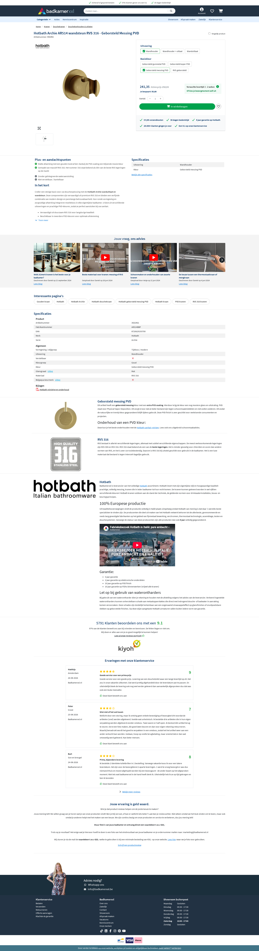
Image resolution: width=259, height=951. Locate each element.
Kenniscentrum (70, 19)
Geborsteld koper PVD (180, 64)
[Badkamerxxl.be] (56, 10)
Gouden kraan (43, 301)
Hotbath (60, 301)
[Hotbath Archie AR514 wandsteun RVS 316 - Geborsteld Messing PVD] (81, 85)
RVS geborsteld (180, 70)
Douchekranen (59, 26)
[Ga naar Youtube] (124, 931)
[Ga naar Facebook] (110, 931)
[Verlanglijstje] (212, 11)
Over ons (104, 903)
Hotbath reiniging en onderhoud (54, 389)
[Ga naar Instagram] (115, 931)
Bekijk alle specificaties (142, 174)
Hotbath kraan (161, 301)
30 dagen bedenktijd (162, 2)
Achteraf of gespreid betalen (102, 2)
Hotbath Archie (78, 301)
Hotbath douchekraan (102, 301)
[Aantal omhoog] (160, 98)
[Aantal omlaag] (150, 98)
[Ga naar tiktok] (102, 931)
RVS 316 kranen (200, 301)
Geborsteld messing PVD (157, 70)
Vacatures (104, 919)
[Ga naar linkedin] (106, 931)
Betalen (39, 903)
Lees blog (38, 283)
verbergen (176, 948)
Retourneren (41, 909)
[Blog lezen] (57, 257)
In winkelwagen (179, 106)
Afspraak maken (188, 19)
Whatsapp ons (96, 884)
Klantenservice (215, 19)
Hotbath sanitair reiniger (148, 427)
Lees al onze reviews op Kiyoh (128, 635)
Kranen (47, 26)
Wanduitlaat (192, 51)
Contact (103, 909)
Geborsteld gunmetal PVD (153, 64)
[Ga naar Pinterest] (119, 931)
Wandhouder (152, 51)
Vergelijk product (218, 33)
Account (201, 13)
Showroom (173, 19)
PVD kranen (180, 301)
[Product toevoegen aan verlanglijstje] (218, 106)
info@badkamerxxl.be (100, 889)
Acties (57, 19)
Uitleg (50, 371)
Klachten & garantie (44, 916)
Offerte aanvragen (44, 913)
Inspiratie (84, 19)
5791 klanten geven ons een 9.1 (134, 2)
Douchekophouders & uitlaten (80, 26)
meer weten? (165, 948)
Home (38, 26)
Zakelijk (202, 19)
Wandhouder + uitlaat (172, 51)
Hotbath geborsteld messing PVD (133, 301)
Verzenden (40, 906)
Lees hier (172, 839)
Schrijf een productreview (129, 845)
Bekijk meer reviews (131, 791)
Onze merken (106, 926)
